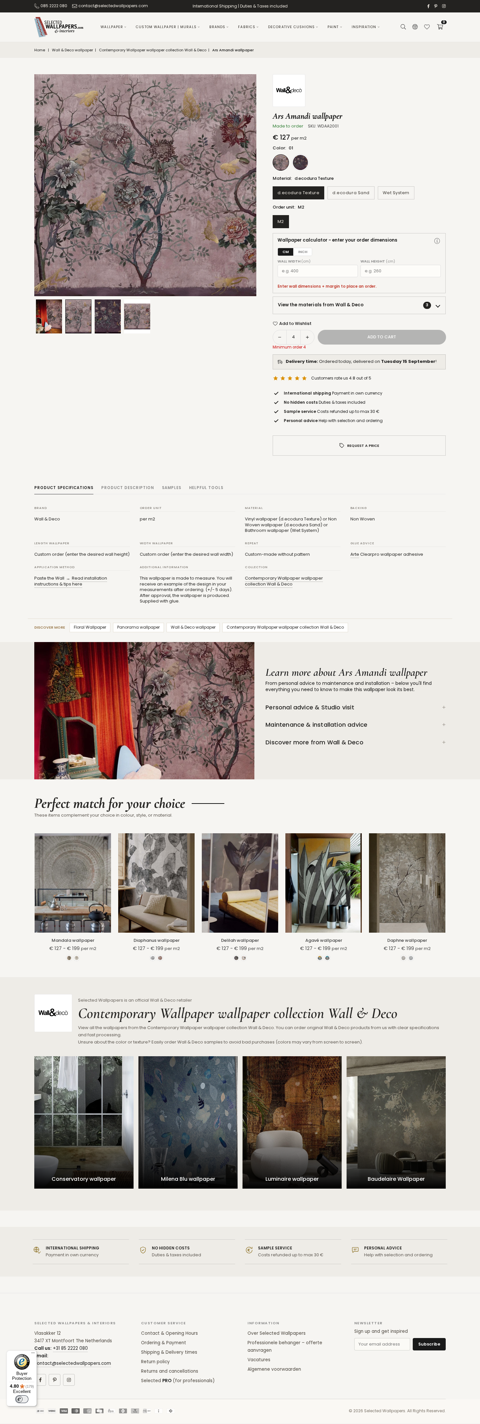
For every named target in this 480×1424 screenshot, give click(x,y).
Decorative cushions (291, 27)
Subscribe (429, 1344)
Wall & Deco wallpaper (72, 50)
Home (39, 50)
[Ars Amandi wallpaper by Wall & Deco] (78, 316)
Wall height (377, 261)
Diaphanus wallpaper (157, 940)
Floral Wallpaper (90, 627)
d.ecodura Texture (299, 193)
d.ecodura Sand (350, 193)
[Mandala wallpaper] (73, 883)
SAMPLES (171, 487)
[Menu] (33, 1354)
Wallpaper (112, 27)
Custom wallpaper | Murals (166, 27)
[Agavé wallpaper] (323, 883)
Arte (354, 554)
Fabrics (246, 27)
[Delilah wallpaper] (240, 883)
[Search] (403, 27)
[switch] (21, 1399)
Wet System (396, 193)
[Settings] (415, 27)
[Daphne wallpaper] (407, 883)
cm (285, 251)
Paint (333, 27)
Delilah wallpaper (240, 940)
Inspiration (364, 27)
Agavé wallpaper (323, 940)
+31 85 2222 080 (70, 1348)
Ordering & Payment (163, 1343)
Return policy (155, 1362)
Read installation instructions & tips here (70, 581)
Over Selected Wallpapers (277, 1333)
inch (302, 251)
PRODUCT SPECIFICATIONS (63, 487)
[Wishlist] (427, 27)
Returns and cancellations (169, 1371)
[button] (440, 27)
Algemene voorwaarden (274, 1369)
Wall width (294, 261)
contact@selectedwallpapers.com (113, 5)
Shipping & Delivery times (169, 1352)
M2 (281, 221)
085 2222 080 (53, 5)
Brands (217, 27)
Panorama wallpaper (138, 627)
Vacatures (259, 1360)
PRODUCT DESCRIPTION (127, 487)
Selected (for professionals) (178, 1381)
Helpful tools (206, 487)
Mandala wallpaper (73, 940)
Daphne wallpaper (407, 940)
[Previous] (47, 185)
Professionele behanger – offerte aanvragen (285, 1346)
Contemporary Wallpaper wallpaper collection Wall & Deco (152, 50)
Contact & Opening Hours (169, 1333)
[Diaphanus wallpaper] (156, 883)
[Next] (243, 185)
